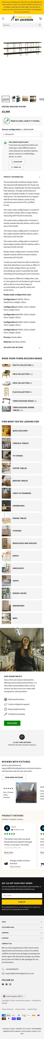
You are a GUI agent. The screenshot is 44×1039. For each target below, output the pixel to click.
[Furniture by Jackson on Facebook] (3, 985)
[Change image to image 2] (13, 99)
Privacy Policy (20, 1009)
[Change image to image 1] (6, 99)
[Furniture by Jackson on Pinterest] (6, 985)
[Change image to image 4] (25, 99)
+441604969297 (12, 969)
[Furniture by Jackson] (22, 18)
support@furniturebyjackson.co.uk (19, 973)
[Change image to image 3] (19, 99)
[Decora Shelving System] (22, 46)
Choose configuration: (18, 129)
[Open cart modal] (40, 18)
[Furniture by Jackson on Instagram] (10, 985)
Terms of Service (8, 1009)
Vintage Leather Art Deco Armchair (20, 862)
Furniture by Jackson (22, 1000)
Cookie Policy (32, 1009)
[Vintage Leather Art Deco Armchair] (6, 864)
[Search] (39, 25)
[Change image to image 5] (33, 99)
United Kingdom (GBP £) (14, 996)
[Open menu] (3, 18)
